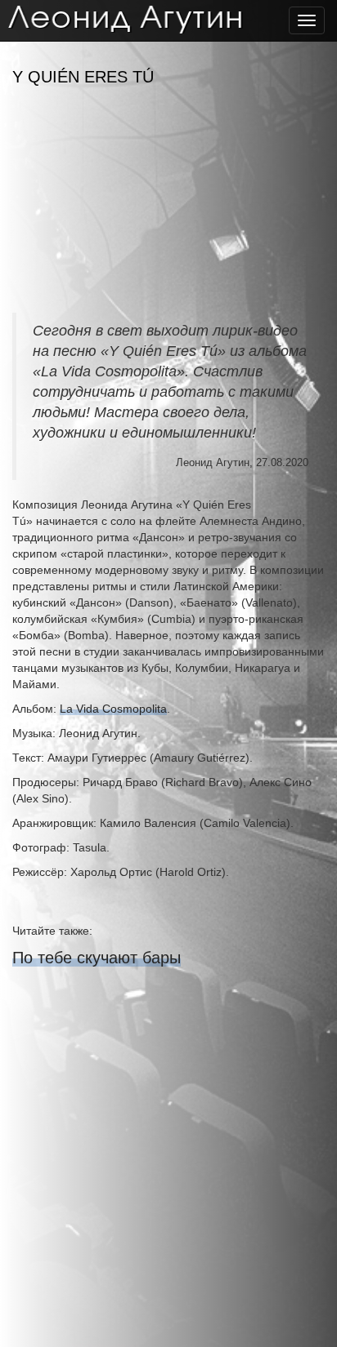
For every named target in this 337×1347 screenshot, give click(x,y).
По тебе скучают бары (96, 958)
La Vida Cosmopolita (113, 708)
